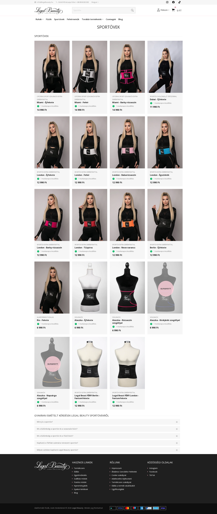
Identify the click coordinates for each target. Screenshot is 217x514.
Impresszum (117, 468)
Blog (120, 19)
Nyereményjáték (80, 486)
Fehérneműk (73, 19)
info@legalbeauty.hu (45, 2)
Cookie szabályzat (119, 475)
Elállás (76, 472)
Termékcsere (79, 468)
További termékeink (92, 19)
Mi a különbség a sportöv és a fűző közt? (55, 436)
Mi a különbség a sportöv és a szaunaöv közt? (57, 429)
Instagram (153, 468)
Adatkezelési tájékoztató (122, 479)
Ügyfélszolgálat (118, 489)
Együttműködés (80, 475)
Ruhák (39, 19)
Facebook (153, 472)
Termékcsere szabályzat (121, 482)
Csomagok (111, 19)
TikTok (152, 475)
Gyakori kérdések (81, 489)
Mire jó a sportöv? (45, 422)
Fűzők (49, 19)
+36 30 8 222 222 (82, 2)
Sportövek (59, 19)
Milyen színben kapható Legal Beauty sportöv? (57, 450)
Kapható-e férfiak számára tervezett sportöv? (57, 443)
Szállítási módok (80, 479)
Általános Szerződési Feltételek (124, 472)
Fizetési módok (80, 482)
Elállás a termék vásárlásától (123, 486)
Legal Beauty (77, 508)
